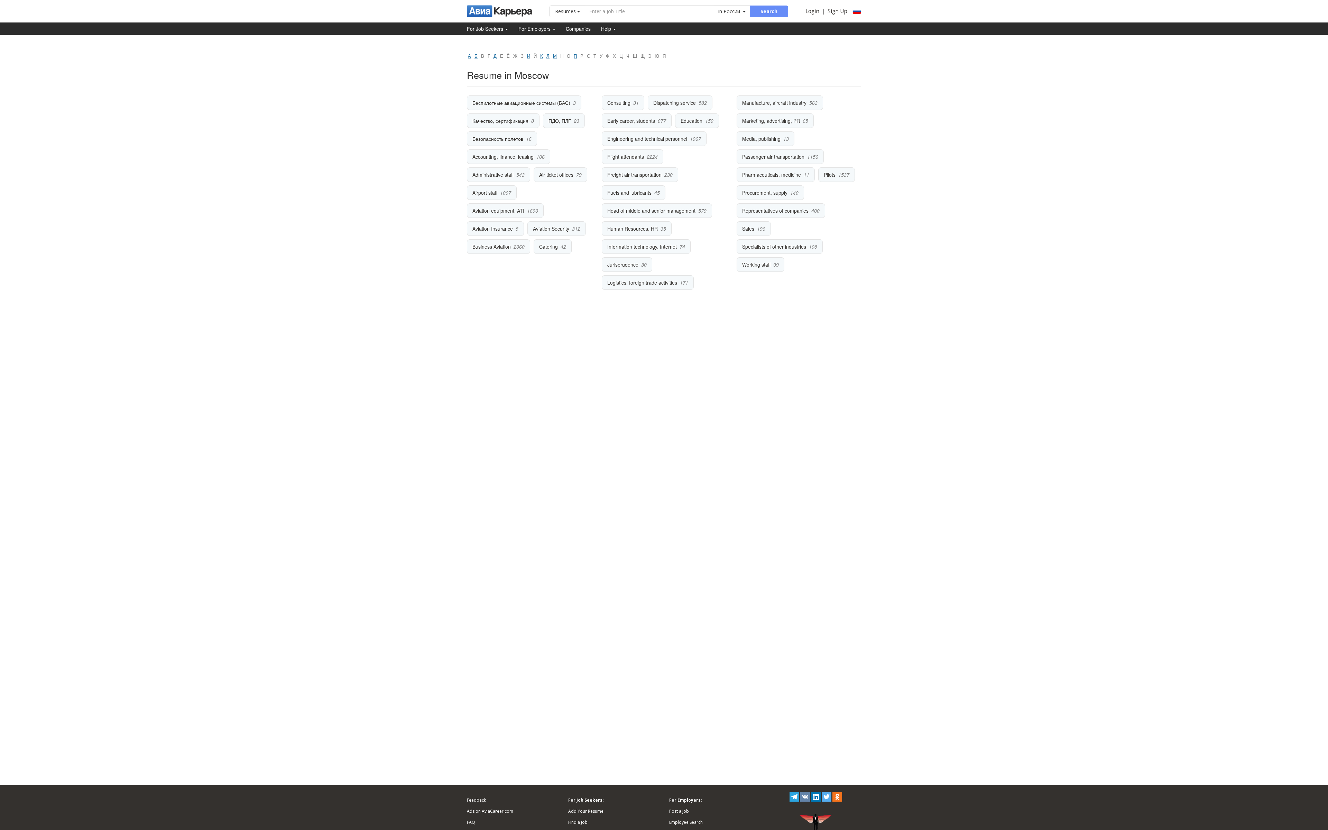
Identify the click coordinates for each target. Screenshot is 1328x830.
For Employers (535, 28)
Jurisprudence (622, 264)
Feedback (476, 800)
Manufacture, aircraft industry (774, 102)
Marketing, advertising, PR (771, 120)
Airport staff (484, 192)
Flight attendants (625, 156)
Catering (548, 246)
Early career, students (631, 120)
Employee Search (686, 822)
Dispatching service (674, 102)
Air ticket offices (556, 174)
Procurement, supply (764, 192)
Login (812, 11)
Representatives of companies (775, 210)
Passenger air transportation (773, 156)
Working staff (756, 264)
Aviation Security (551, 228)
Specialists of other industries (774, 246)
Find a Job (578, 822)
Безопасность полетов (497, 138)
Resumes (566, 11)
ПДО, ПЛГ (559, 120)
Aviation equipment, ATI (498, 210)
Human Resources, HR (632, 228)
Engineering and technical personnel (647, 138)
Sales (748, 228)
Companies (578, 28)
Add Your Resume (585, 811)
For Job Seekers (486, 28)
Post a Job (679, 811)
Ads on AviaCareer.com (490, 811)
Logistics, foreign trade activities (642, 282)
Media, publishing (761, 138)
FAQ (471, 822)
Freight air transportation (634, 174)
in (729, 11)
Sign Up (837, 11)
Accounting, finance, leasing (503, 156)
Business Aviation (491, 246)
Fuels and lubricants (629, 192)
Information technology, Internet (642, 246)
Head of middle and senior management (651, 210)
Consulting (618, 102)
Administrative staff (493, 174)
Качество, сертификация (500, 120)
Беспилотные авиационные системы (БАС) (521, 102)
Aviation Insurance (492, 228)
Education (691, 120)
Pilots (830, 174)
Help (606, 28)
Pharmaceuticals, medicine (771, 174)
